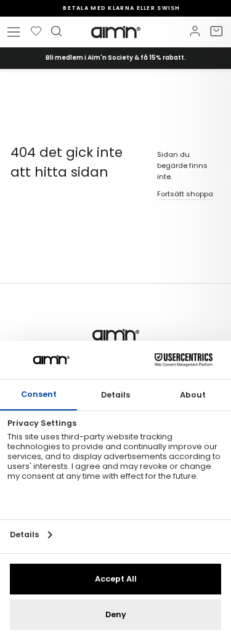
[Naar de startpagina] (115, 32)
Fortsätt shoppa (185, 194)
